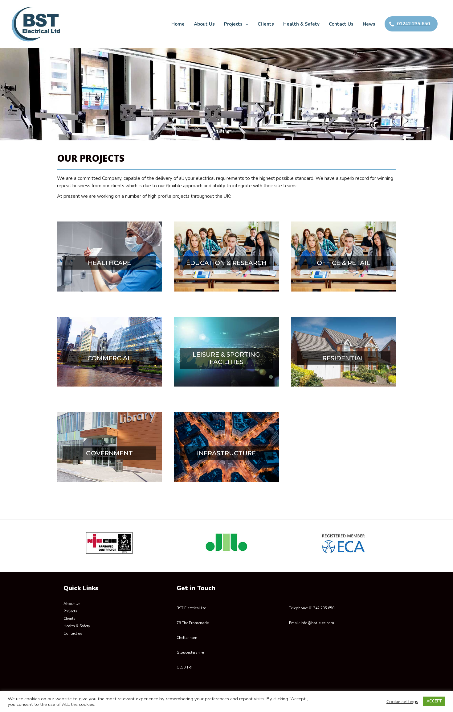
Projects (70, 611)
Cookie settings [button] (402, 701)
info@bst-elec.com (317, 622)
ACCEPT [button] (434, 701)
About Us (71, 603)
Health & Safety (76, 625)
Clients (69, 618)
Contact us (72, 633)
